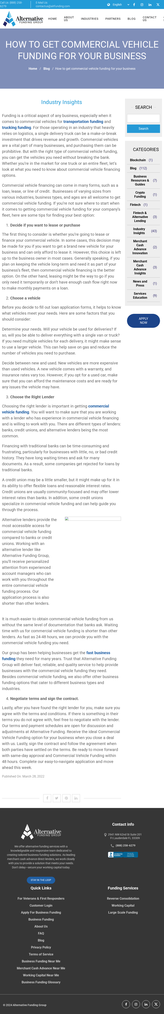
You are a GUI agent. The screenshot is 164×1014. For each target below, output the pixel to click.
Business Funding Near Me (41, 961)
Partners (113, 18)
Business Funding (41, 919)
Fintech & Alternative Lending (140, 217)
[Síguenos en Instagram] (136, 1004)
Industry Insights (139, 231)
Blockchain (138, 160)
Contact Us (150, 19)
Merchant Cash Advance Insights (140, 267)
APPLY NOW (143, 321)
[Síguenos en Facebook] (126, 1004)
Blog (132, 18)
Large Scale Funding (123, 912)
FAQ (41, 933)
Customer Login (41, 905)
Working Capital (123, 905)
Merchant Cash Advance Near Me (41, 968)
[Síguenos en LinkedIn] (146, 1004)
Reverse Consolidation (123, 898)
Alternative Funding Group (29, 1005)
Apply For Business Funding (41, 912)
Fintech (135, 205)
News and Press (140, 283)
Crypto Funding (140, 194)
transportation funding (83, 121)
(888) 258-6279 (125, 845)
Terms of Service (41, 954)
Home (52, 18)
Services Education (140, 295)
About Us (69, 19)
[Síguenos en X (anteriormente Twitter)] (156, 1004)
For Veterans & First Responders (41, 898)
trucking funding (16, 127)
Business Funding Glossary (41, 982)
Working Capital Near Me (41, 975)
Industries (89, 18)
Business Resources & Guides (140, 180)
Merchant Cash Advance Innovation (140, 247)
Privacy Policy (41, 947)
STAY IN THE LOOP (41, 880)
